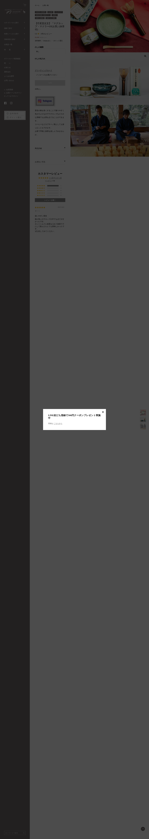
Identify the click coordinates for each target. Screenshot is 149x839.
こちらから (58, 423)
